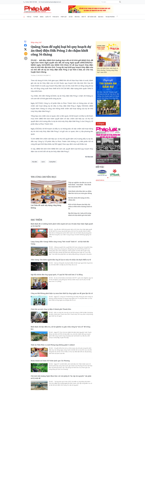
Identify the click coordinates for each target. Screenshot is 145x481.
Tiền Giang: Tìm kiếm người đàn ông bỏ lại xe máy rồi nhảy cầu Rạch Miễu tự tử (61, 260)
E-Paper (101, 124)
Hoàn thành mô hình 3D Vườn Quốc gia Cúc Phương (50, 361)
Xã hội (70, 17)
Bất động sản (92, 17)
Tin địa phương (110, 17)
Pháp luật (64, 17)
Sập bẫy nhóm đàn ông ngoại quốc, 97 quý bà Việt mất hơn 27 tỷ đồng (57, 275)
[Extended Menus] (117, 16)
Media (41, 17)
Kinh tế (84, 17)
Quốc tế (48, 17)
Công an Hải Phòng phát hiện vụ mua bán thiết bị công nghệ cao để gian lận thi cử (62, 293)
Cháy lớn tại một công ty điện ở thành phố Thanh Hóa (51, 309)
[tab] (107, 177)
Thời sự (29, 17)
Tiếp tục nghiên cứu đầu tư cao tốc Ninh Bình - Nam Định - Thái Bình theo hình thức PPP (79, 185)
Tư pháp (35, 17)
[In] (25, 58)
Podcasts (56, 17)
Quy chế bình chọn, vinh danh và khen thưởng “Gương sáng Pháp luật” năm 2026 (107, 70)
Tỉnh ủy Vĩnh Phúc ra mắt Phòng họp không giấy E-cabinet (53, 345)
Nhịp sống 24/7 (36, 42)
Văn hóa (77, 17)
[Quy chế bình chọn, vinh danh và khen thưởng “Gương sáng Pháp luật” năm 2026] (108, 59)
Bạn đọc (100, 17)
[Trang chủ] (24, 16)
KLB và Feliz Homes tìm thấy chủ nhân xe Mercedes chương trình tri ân (80, 207)
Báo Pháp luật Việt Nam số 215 (107, 160)
